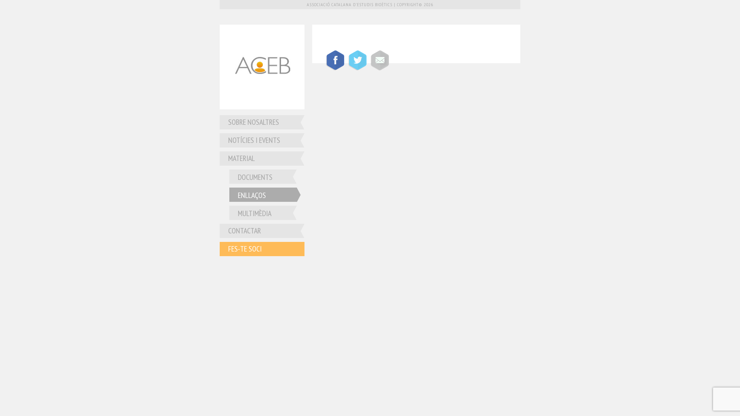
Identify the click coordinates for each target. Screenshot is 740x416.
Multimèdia (254, 213)
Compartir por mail (379, 60)
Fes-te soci (245, 249)
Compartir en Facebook (335, 60)
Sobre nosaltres (253, 122)
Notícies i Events (254, 140)
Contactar (244, 231)
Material (241, 158)
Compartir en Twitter (357, 60)
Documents (255, 177)
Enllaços (252, 195)
